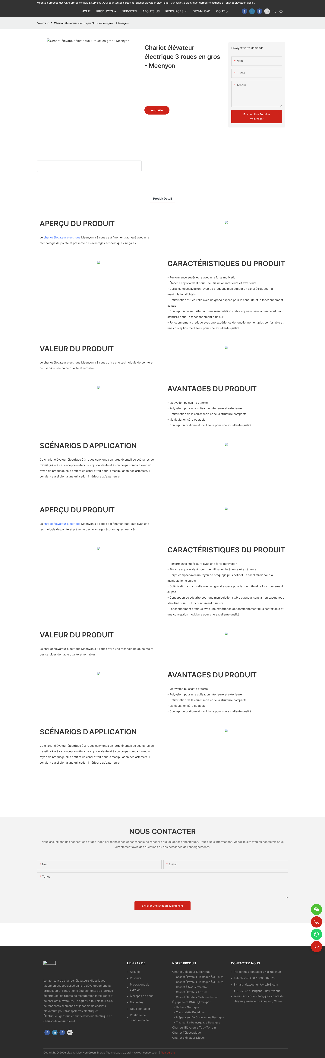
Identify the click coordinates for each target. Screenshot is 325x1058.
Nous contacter (140, 1008)
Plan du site (168, 1052)
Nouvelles (136, 1002)
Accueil (135, 972)
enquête (157, 110)
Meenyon (43, 23)
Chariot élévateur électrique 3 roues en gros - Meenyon (91, 23)
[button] (227, 11)
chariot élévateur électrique (62, 237)
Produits (135, 978)
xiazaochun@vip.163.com (261, 984)
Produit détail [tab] (162, 198)
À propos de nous (141, 996)
